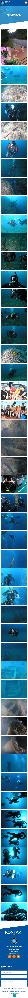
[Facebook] (9, 956)
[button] (26, 2)
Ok (14, 995)
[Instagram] (14, 956)
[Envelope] (18, 956)
